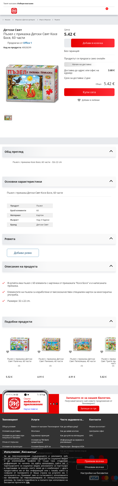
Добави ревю (23, 253)
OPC (91, 435)
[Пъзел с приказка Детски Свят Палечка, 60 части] (20, 343)
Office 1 (27, 43)
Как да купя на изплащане (72, 435)
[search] (98, 11)
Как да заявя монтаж (69, 431)
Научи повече (31, 409)
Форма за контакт (97, 427)
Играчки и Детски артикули (25, 20)
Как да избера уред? (69, 427)
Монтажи (35, 431)
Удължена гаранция (40, 435)
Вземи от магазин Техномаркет (45, 427)
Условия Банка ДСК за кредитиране (41, 447)
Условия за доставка (11, 431)
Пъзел (39, 205)
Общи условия (8, 427)
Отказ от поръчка (10, 442)
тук (27, 482)
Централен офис (96, 431)
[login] (112, 11)
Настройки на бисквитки (94, 473)
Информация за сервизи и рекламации (72, 441)
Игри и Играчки (45, 20)
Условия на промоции (12, 446)
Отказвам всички (94, 467)
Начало (7, 20)
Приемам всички (94, 461)
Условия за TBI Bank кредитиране (40, 441)
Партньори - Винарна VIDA (72, 446)
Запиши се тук (88, 408)
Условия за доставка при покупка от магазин (13, 436)
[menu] (6, 11)
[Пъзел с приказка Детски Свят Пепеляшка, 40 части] (82, 343)
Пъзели (57, 20)
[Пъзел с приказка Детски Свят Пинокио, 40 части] (51, 343)
